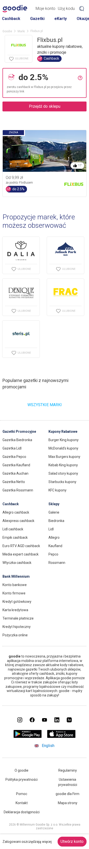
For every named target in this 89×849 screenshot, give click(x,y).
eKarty (60, 18)
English (48, 745)
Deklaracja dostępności (22, 812)
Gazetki (37, 18)
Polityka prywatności (21, 779)
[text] (47, 77)
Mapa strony (67, 803)
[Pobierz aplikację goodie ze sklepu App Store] (61, 736)
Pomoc (21, 794)
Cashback (11, 18)
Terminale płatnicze (18, 618)
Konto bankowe (14, 585)
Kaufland (55, 546)
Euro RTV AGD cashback (21, 546)
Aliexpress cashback (18, 521)
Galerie (53, 512)
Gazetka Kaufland (16, 465)
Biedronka (56, 521)
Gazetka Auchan (15, 473)
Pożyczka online (15, 635)
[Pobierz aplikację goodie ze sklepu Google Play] (27, 736)
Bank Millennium (16, 576)
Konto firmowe (13, 593)
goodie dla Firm (67, 794)
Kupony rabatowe (62, 431)
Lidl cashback (12, 529)
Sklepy (53, 504)
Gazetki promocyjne (19, 431)
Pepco (53, 554)
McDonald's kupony (63, 448)
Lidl (51, 529)
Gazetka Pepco (14, 457)
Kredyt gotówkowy (16, 602)
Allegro (54, 537)
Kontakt (22, 803)
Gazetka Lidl (12, 448)
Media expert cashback (20, 554)
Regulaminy (67, 770)
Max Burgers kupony (64, 457)
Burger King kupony (63, 440)
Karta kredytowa (15, 610)
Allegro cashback (15, 512)
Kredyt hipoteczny (16, 627)
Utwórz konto (72, 841)
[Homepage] (14, 8)
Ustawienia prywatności (67, 782)
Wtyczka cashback (16, 563)
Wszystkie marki (44, 404)
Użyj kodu (66, 8)
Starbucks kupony (62, 482)
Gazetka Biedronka (17, 440)
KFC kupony (57, 490)
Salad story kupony (63, 473)
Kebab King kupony (63, 465)
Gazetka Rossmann (17, 490)
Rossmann (56, 563)
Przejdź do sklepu (44, 106)
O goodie (21, 770)
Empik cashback (15, 537)
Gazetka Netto (13, 482)
